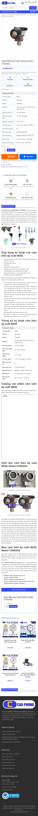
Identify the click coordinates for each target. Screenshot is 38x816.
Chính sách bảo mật (8, 762)
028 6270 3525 (11, 734)
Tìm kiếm (33, 8)
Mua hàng (11, 150)
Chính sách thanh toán (8, 759)
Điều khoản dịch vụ (7, 756)
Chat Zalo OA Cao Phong (9, 787)
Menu (34, 12)
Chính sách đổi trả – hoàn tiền (10, 754)
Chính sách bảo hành (8, 768)
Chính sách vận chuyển (8, 765)
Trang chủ (3, 15)
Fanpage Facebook (7, 790)
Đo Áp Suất (10, 15)
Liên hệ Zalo (29, 764)
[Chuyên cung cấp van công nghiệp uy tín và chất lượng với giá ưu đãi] (8, 2)
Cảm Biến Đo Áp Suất (20, 15)
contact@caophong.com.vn (13, 731)
